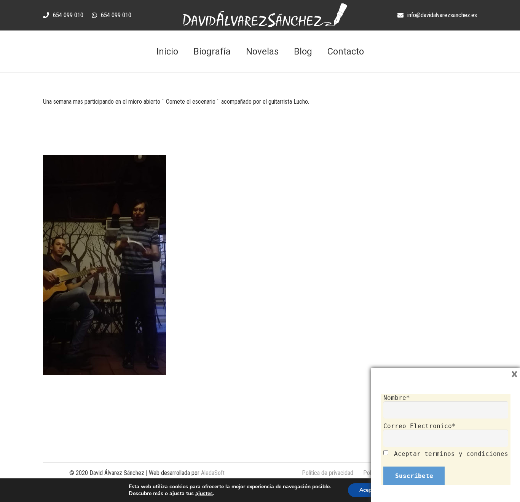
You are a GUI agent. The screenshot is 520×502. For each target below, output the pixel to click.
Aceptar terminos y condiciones (451, 453)
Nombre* (396, 397)
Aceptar (368, 490)
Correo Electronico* (419, 426)
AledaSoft (213, 472)
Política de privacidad (327, 472)
